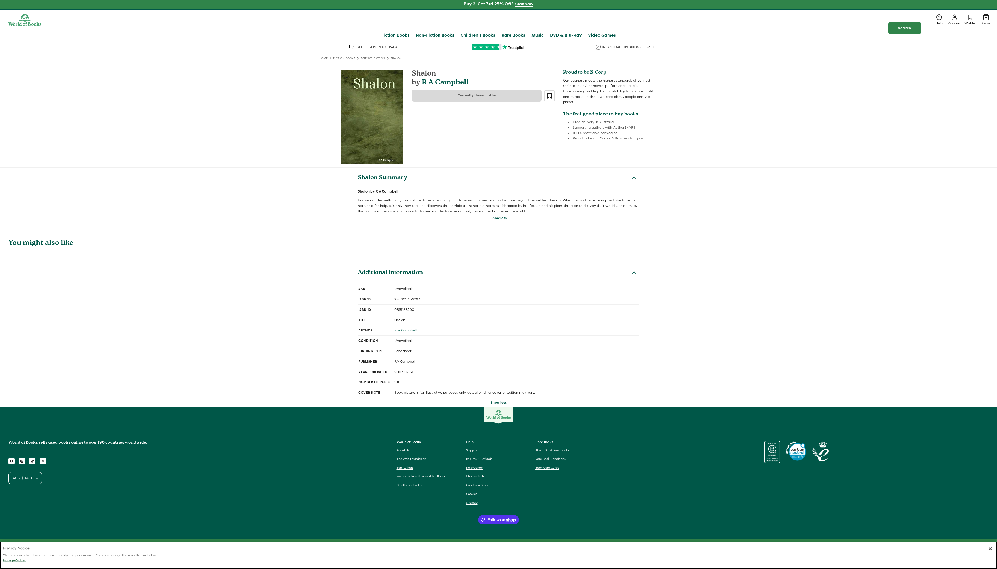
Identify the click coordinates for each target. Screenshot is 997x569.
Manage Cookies (14, 560)
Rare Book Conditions (550, 458)
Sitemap (472, 502)
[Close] (990, 549)
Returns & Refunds (479, 458)
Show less (499, 218)
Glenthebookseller (410, 485)
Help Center (474, 467)
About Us (403, 450)
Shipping (472, 450)
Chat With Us (475, 476)
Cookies (471, 494)
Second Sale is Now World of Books (421, 476)
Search (904, 28)
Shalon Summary (382, 178)
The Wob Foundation (411, 458)
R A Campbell (445, 83)
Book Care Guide (547, 467)
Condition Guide (477, 485)
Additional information (390, 273)
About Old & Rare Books (552, 450)
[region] (498, 555)
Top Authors (405, 467)
